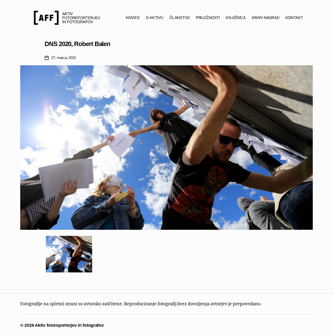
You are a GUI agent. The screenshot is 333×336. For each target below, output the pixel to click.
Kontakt (294, 17)
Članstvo (179, 17)
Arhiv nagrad (265, 17)
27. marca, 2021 (63, 58)
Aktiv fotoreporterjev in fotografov (69, 325)
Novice (133, 17)
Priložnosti (208, 17)
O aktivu (154, 17)
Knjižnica (235, 17)
